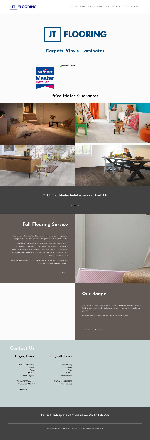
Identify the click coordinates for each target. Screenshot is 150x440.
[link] (45, 78)
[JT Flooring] (23, 6)
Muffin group (65, 428)
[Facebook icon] (73, 432)
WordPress (99, 428)
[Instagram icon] (77, 432)
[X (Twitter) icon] (75, 432)
